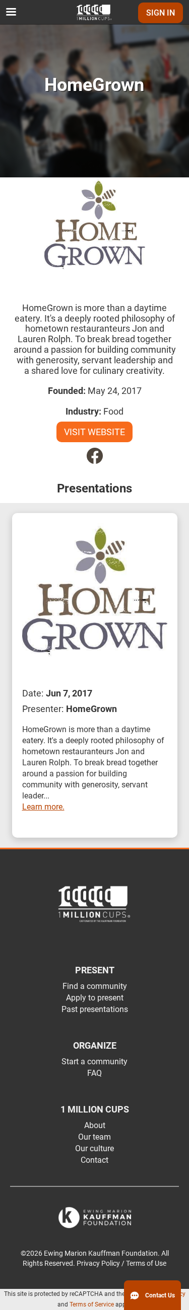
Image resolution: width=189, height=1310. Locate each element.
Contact (94, 1160)
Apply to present (94, 997)
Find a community (94, 986)
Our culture (94, 1148)
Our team (94, 1137)
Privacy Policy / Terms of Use (121, 1263)
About (94, 1125)
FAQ (94, 1073)
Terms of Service (92, 1304)
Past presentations (94, 1009)
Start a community (94, 1061)
